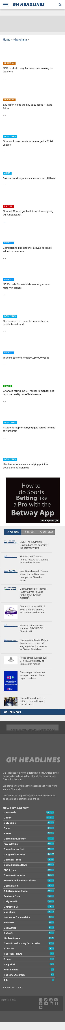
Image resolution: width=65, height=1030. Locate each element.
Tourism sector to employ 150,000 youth (26, 357)
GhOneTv (8, 933)
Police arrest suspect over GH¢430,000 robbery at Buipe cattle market (33, 660)
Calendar (48, 532)
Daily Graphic (11, 901)
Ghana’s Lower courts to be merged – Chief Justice (28, 143)
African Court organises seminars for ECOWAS (29, 178)
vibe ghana (20, 39)
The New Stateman (14, 975)
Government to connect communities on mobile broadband (26, 323)
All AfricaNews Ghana (15, 891)
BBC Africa (10, 870)
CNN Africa (10, 927)
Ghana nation (11, 885)
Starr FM (9, 948)
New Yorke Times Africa (17, 917)
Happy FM (9, 964)
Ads (6, 980)
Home (6, 39)
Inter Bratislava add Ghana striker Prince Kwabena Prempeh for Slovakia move (34, 576)
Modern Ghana (12, 938)
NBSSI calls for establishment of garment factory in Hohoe (26, 286)
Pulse (7, 828)
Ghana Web (10, 812)
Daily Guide (10, 823)
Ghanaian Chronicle (14, 875)
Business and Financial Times (20, 880)
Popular (14, 532)
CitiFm (7, 817)
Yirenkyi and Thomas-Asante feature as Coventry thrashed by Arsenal (34, 559)
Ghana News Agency (14, 838)
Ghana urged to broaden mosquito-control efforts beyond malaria (32, 675)
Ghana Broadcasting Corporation (22, 943)
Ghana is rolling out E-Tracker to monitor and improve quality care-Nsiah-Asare (28, 392)
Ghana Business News (15, 865)
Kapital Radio (11, 969)
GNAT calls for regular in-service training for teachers (28, 70)
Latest (30, 532)
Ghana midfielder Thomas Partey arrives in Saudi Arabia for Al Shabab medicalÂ (33, 593)
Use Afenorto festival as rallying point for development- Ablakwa (26, 466)
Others (7, 959)
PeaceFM (9, 922)
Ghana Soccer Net (14, 849)
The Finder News (13, 953)
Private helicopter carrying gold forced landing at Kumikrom (29, 429)
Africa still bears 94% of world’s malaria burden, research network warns (32, 609)
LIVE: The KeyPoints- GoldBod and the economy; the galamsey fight (34, 545)
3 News (7, 833)
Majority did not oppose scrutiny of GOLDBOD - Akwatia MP (32, 628)
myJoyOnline (11, 844)
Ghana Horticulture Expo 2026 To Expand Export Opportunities (32, 701)
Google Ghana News (14, 854)
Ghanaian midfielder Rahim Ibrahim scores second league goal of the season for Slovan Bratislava (34, 645)
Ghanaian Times (12, 859)
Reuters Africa (12, 896)
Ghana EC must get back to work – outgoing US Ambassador (28, 213)
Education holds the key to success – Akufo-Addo (28, 106)
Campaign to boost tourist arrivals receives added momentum (27, 249)
